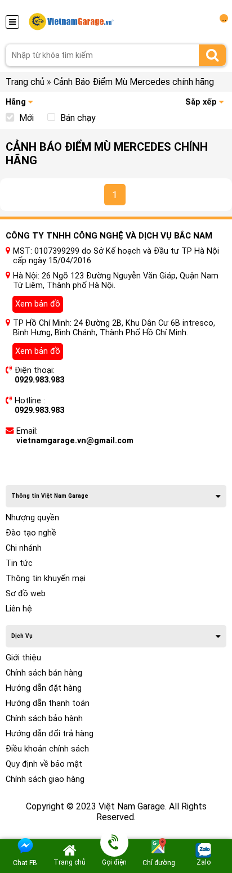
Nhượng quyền (32, 518)
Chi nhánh (24, 548)
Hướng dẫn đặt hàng (44, 688)
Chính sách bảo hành (44, 718)
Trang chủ (25, 81)
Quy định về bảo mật (44, 764)
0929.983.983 (39, 380)
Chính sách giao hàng (45, 779)
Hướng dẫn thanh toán (48, 703)
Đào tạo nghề (31, 533)
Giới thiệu (23, 658)
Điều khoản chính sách (47, 749)
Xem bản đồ (37, 304)
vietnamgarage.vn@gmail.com (74, 441)
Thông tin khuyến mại (46, 578)
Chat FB (25, 863)
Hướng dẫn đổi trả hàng (49, 734)
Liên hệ (19, 609)
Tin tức (19, 563)
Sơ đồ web (26, 593)
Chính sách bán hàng (44, 673)
